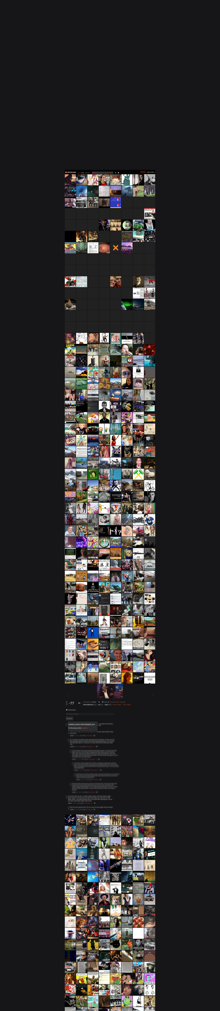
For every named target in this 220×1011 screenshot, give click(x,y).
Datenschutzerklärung (105, 1008)
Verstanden (156, 1007)
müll (86, 3)
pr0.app (143, 2)
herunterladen (116, 532)
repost (106, 534)
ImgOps (106, 532)
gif (99, 534)
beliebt (82, 3)
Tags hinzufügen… (127, 534)
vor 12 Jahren (86, 532)
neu (79, 3)
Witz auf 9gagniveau (88, 534)
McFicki (94, 532)
